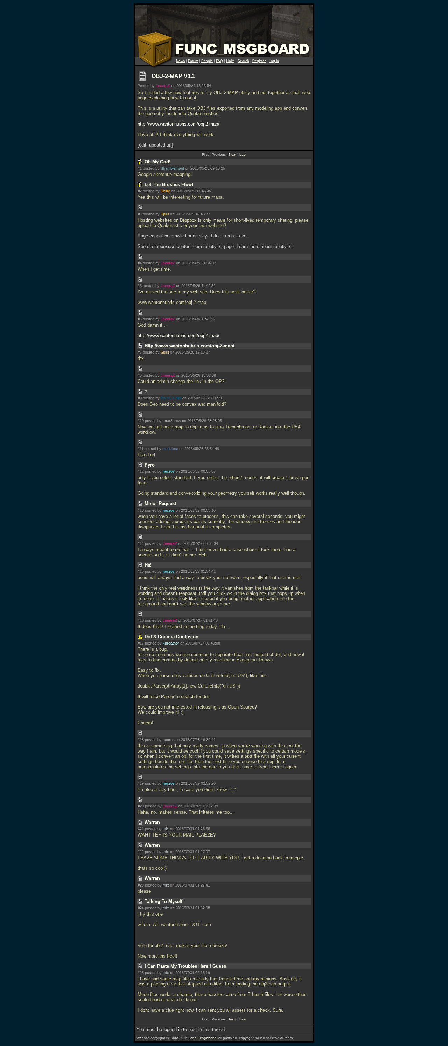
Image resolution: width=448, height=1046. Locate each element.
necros (169, 471)
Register (259, 61)
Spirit (165, 214)
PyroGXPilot (171, 398)
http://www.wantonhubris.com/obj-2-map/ (178, 124)
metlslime (170, 449)
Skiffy (165, 191)
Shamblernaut (172, 168)
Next (232, 154)
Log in (274, 61)
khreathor (171, 643)
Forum (193, 61)
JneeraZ (163, 86)
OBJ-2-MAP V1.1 (173, 76)
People (207, 61)
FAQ (219, 61)
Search (243, 61)
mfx (166, 829)
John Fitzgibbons (202, 1038)
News (180, 61)
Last (242, 154)
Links (230, 61)
